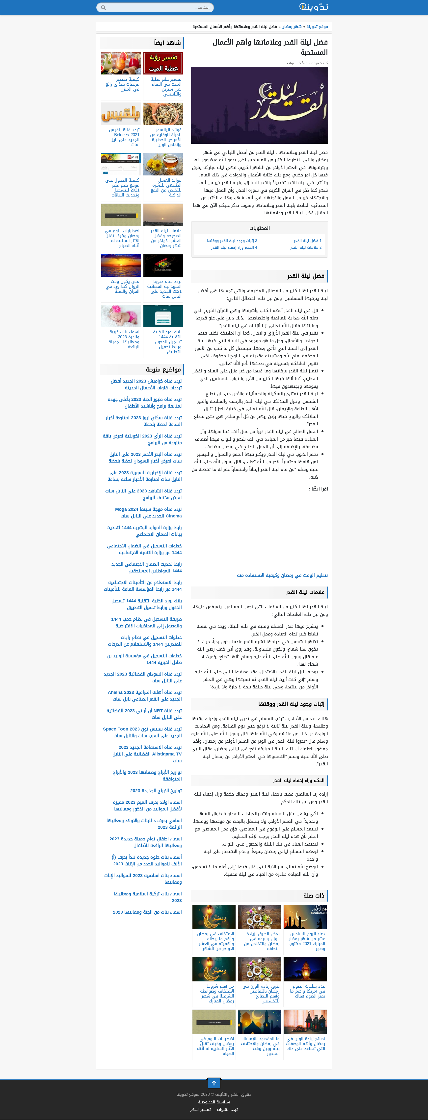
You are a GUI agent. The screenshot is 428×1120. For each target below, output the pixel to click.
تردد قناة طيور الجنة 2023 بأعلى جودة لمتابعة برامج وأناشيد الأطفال (145, 402)
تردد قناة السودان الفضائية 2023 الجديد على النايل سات (143, 677)
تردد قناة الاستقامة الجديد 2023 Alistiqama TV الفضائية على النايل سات (147, 754)
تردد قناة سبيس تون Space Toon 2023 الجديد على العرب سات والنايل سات (142, 732)
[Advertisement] (259, 532)
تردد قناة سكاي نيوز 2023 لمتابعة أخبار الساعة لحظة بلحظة (144, 421)
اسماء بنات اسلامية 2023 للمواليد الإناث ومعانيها (143, 878)
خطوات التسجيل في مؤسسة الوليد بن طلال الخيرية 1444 (144, 659)
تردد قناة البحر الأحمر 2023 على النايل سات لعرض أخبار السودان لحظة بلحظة (145, 457)
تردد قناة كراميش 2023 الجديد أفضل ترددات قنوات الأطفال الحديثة (146, 384)
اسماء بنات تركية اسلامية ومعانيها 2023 (148, 897)
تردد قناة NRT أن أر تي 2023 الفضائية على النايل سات (144, 714)
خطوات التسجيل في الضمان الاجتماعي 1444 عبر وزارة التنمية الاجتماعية (144, 549)
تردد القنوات (227, 1109)
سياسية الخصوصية (214, 1102)
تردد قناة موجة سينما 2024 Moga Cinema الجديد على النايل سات (148, 512)
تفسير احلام (200, 1109)
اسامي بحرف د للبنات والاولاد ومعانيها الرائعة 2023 (144, 823)
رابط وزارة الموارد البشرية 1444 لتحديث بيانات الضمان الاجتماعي (144, 530)
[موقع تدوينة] (314, 7)
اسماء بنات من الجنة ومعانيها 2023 (147, 912)
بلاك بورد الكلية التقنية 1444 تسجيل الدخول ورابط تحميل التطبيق (146, 604)
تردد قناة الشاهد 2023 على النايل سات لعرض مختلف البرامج (143, 494)
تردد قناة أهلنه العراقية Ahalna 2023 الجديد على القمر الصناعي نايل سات (145, 695)
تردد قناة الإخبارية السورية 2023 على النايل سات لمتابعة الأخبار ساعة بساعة (144, 476)
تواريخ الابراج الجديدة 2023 (156, 790)
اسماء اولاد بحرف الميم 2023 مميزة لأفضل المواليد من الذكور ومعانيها (147, 805)
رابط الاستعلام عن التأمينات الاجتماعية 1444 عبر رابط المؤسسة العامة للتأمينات (143, 585)
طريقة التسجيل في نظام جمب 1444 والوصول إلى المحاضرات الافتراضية (146, 622)
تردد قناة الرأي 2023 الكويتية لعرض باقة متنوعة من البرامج (142, 439)
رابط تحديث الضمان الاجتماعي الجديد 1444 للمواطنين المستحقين (146, 567)
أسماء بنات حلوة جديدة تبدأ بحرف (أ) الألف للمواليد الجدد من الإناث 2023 (147, 860)
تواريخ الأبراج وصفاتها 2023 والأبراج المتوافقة (147, 775)
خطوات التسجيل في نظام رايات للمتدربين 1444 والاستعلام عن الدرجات (145, 640)
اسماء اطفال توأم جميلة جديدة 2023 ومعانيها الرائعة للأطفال (145, 842)
